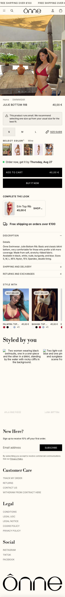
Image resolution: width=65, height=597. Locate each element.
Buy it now (32, 183)
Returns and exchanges (19, 273)
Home (6, 99)
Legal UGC (9, 516)
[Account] (53, 11)
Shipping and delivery (17, 266)
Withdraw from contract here (22, 492)
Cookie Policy (11, 526)
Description (11, 235)
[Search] (12, 11)
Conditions (10, 511)
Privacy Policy (16, 459)
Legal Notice (10, 521)
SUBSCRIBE (51, 447)
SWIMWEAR (18, 99)
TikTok (7, 554)
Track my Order (12, 478)
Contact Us (10, 487)
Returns (8, 483)
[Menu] (4, 10)
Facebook (8, 559)
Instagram (9, 550)
